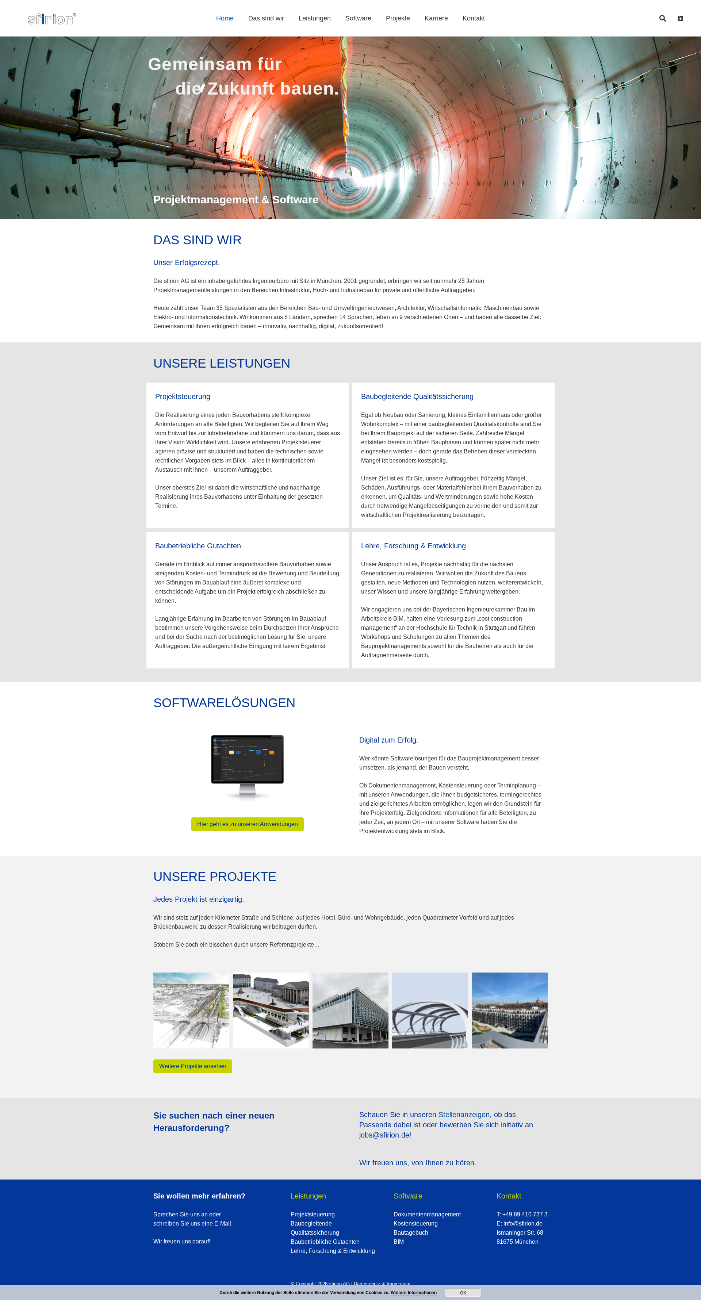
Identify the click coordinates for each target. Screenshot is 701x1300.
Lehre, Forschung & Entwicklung (333, 1251)
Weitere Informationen (414, 1292)
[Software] (247, 770)
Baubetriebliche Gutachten (325, 1242)
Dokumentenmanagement (427, 1214)
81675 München (518, 1242)
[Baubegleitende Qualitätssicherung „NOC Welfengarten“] (510, 1010)
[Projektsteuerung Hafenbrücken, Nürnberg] (430, 1010)
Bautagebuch (411, 1233)
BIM (399, 1242)
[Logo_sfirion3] (52, 18)
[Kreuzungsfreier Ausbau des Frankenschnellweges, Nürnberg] (191, 1010)
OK (463, 1292)
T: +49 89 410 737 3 (522, 1214)
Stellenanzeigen (464, 1115)
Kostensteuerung (416, 1223)
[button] (662, 18)
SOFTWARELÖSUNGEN (224, 702)
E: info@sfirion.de (520, 1223)
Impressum (398, 1283)
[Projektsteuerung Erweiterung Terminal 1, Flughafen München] (350, 1010)
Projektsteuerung (313, 1214)
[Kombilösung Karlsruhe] (271, 1010)
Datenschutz (367, 1283)
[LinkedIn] (680, 18)
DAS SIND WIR (197, 240)
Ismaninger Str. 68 (520, 1233)
